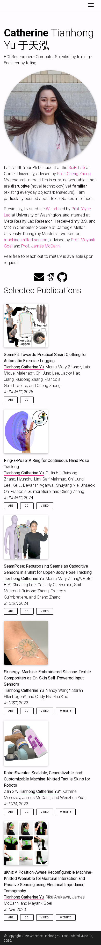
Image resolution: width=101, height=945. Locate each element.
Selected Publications (42, 290)
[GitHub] (62, 278)
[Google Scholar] (51, 278)
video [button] (45, 505)
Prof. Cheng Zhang (74, 173)
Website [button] (65, 710)
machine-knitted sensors (26, 239)
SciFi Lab (76, 167)
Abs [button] (10, 399)
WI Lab (52, 208)
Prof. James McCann (40, 246)
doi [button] (27, 399)
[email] (39, 278)
